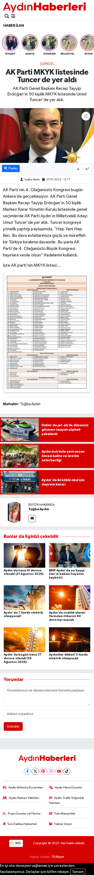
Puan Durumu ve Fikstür (24, 813)
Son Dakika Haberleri (22, 824)
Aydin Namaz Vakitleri (24, 798)
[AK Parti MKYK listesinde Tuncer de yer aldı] (47, 135)
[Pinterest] (43, 771)
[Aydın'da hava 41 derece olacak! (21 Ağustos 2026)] (24, 555)
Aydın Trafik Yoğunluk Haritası (66, 800)
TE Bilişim (57, 856)
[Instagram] (51, 771)
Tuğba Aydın (32, 179)
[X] (35, 771)
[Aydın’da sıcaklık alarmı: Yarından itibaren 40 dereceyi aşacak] (70, 597)
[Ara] (7, 16)
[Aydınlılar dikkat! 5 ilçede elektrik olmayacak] (70, 639)
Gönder (13, 726)
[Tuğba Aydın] (14, 512)
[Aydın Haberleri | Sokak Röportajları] (44, 7)
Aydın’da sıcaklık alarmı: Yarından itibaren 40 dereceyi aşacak (67, 616)
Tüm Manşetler (64, 813)
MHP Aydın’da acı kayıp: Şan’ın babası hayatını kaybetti (67, 574)
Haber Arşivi (63, 824)
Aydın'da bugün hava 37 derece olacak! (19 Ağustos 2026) (22, 658)
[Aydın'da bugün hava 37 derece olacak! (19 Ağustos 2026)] (24, 639)
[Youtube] (59, 771)
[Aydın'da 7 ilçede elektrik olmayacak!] (24, 597)
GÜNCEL (47, 64)
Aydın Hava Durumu (68, 787)
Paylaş (13, 168)
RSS (18, 843)
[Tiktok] (66, 771)
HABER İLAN (13, 26)
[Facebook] (27, 771)
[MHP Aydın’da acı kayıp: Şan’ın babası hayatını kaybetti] (70, 555)
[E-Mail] (32, 518)
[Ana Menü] (13, 16)
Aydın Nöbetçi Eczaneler (25, 787)
